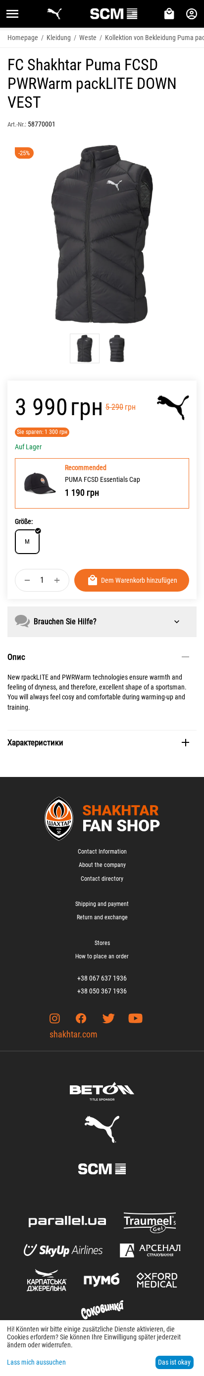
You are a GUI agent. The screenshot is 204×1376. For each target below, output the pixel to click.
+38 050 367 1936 (102, 991)
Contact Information (102, 851)
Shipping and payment (102, 904)
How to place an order (102, 956)
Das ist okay (174, 1362)
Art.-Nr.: (16, 124)
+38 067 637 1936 (102, 978)
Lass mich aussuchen (36, 1362)
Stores (102, 943)
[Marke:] (173, 407)
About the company (102, 864)
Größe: (24, 521)
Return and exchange (102, 917)
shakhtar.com (74, 1034)
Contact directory (102, 878)
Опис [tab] (16, 657)
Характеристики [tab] (35, 742)
